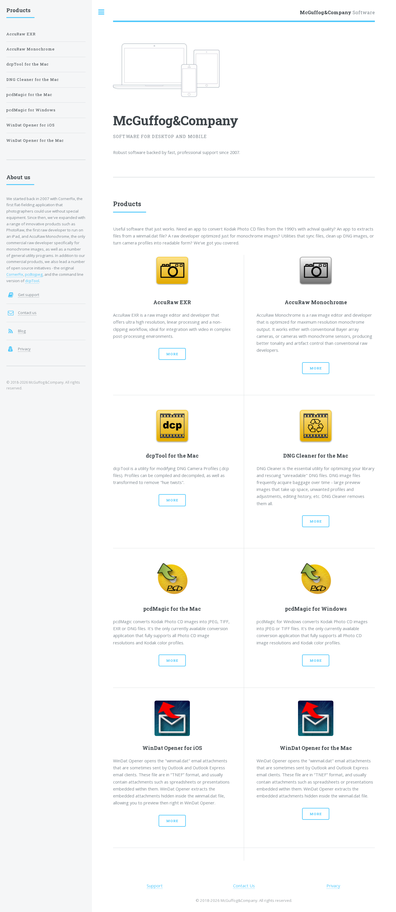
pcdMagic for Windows (31, 110)
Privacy (333, 886)
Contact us (27, 312)
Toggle (101, 12)
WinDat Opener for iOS (30, 125)
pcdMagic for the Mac (29, 94)
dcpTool (32, 280)
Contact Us (244, 886)
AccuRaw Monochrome (30, 49)
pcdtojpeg (34, 274)
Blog (22, 330)
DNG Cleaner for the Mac (32, 79)
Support (155, 886)
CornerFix (14, 274)
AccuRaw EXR (21, 34)
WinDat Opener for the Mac (35, 140)
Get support (28, 294)
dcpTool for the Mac (27, 64)
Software (337, 12)
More (172, 354)
